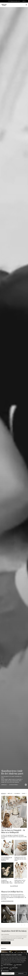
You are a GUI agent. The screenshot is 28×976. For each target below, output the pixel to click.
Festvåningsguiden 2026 (14, 1)
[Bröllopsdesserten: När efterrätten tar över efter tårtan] (21, 850)
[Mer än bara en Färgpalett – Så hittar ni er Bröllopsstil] (14, 817)
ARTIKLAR (4, 784)
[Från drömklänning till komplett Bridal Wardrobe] (7, 850)
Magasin (3, 948)
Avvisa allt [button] (21, 973)
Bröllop (10, 793)
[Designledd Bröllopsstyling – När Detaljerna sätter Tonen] (7, 873)
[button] (22, 925)
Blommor (17, 793)
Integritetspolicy (7, 963)
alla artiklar (14, 885)
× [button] (26, 954)
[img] (4, 5)
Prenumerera (5, 942)
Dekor (23, 793)
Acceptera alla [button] (7, 973)
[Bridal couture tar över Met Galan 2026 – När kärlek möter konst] (21, 873)
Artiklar (3, 793)
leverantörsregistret (7, 901)
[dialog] (14, 964)
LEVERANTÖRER (13, 784)
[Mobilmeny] (26, 4)
